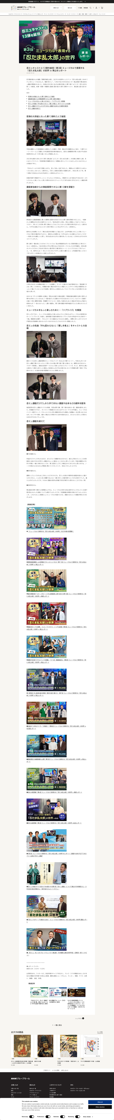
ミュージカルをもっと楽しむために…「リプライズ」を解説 (46, 101)
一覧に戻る (58, 1025)
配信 (12, 1090)
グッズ (12, 1097)
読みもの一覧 (33, 1088)
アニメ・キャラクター (35, 1097)
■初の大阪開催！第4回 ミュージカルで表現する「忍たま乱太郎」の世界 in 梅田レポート (54, 792)
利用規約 (51, 1097)
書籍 (12, 1095)
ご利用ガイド (46, 1070)
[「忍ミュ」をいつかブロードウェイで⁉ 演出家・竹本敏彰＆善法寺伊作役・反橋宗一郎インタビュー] (47, 950)
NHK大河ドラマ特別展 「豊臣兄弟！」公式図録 (68, 1062)
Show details (87, 1116)
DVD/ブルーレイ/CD (16, 1093)
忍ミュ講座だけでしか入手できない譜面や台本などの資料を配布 (48, 106)
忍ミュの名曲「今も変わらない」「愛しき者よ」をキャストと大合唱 (49, 103)
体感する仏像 (37, 1061)
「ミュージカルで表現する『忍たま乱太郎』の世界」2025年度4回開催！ (51, 531)
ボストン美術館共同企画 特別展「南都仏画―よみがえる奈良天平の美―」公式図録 (22, 1062)
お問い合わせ (64, 1070)
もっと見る (100, 1032)
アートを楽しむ (33, 1095)
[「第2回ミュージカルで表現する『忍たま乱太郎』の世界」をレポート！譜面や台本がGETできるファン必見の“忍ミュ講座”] (47, 917)
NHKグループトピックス (35, 1090)
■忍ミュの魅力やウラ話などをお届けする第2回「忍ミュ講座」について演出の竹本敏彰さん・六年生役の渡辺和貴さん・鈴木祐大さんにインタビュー (57, 887)
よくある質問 (55, 1070)
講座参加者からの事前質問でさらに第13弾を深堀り (44, 99)
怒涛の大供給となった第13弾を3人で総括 (41, 96)
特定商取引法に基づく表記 (55, 1095)
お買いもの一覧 (14, 1088)
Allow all (100, 1102)
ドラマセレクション (34, 1093)
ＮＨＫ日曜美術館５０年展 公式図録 (90, 1061)
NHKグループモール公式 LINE (77, 1090)
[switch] (48, 1116)
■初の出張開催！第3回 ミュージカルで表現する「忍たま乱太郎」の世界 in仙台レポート (54, 823)
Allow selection (100, 1107)
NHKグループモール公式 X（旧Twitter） (80, 1088)
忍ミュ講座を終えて (34, 108)
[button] (56, 8)
